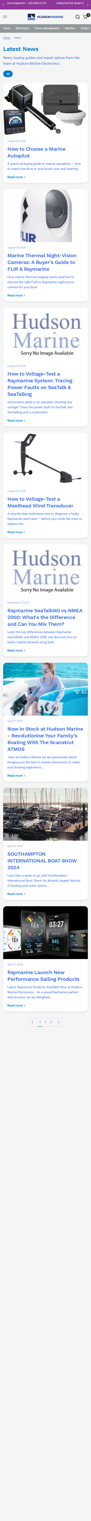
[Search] (77, 17)
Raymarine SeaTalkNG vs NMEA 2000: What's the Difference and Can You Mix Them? (44, 617)
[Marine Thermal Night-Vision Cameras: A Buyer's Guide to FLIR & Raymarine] (45, 215)
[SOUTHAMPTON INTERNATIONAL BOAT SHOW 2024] (45, 814)
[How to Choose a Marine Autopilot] (45, 109)
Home (6, 28)
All (8, 73)
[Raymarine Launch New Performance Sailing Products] (45, 932)
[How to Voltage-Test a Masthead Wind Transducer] (45, 459)
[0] (84, 17)
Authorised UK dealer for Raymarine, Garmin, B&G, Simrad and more (45, 4)
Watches (70, 28)
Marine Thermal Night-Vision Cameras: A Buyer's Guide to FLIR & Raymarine (41, 262)
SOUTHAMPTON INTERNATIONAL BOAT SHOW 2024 (42, 861)
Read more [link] (15, 177)
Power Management (47, 28)
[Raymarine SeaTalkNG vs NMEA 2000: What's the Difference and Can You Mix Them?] (45, 570)
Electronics (22, 28)
